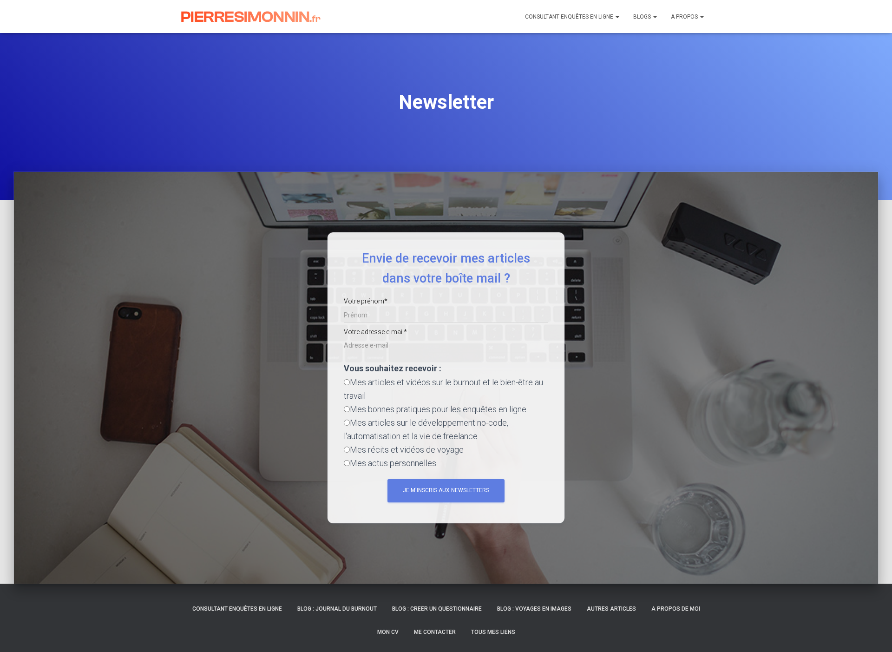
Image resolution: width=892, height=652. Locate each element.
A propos (685, 16)
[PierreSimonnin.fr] (251, 16)
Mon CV (388, 632)
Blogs (642, 16)
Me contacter (435, 632)
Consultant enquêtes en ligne (570, 16)
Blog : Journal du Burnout (337, 609)
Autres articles (611, 609)
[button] (617, 16)
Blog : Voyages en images (534, 609)
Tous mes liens (493, 632)
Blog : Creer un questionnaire (437, 609)
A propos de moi (675, 609)
